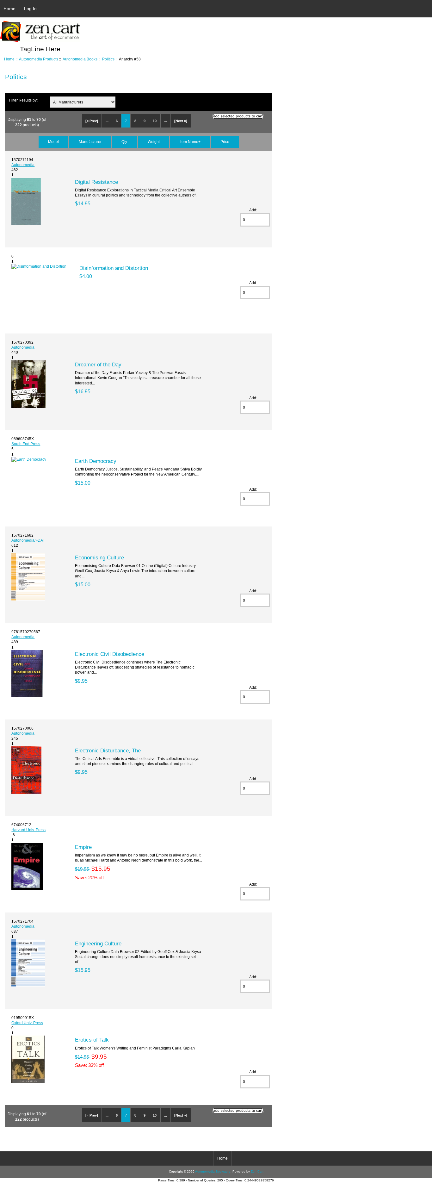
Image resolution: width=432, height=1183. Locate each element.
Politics (108, 59)
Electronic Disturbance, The (108, 750)
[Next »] (180, 121)
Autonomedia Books (80, 59)
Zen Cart (257, 1171)
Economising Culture (99, 557)
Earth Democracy (95, 461)
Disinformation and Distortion (113, 268)
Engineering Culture (98, 943)
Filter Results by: (23, 100)
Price (224, 142)
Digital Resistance (96, 182)
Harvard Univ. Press (28, 830)
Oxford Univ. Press (27, 1023)
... (107, 121)
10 (155, 121)
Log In (30, 8)
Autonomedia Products (38, 59)
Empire (83, 847)
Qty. (124, 142)
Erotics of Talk (92, 1040)
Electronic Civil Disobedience (109, 654)
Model (53, 142)
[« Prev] (91, 121)
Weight (154, 142)
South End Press (25, 444)
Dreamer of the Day (98, 364)
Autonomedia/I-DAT (28, 540)
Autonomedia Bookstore (213, 1171)
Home (9, 8)
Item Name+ (190, 142)
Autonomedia (22, 165)
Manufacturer (90, 142)
